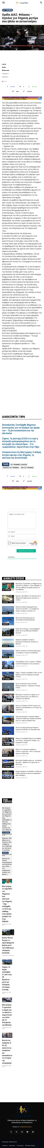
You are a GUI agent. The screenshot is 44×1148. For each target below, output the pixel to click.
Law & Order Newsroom (5, 67)
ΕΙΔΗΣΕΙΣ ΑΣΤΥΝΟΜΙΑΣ (11, 468)
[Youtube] (27, 1132)
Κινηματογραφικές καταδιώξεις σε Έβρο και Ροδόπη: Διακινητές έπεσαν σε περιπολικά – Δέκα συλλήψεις (29, 773)
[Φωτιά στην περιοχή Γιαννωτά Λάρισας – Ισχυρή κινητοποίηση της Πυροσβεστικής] (8, 731)
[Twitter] (17, 1132)
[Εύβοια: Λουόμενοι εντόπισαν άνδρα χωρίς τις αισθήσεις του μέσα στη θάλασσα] (8, 654)
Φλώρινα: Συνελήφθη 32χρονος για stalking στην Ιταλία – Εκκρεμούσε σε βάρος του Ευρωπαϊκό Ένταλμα (28, 740)
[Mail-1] (33, 1132)
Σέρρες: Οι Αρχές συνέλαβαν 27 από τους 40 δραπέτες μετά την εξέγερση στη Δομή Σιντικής (29, 674)
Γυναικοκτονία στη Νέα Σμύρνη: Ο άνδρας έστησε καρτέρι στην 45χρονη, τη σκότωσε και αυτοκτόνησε (21, 455)
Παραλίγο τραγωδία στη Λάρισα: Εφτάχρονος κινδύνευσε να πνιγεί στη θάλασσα (27, 641)
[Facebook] (11, 1132)
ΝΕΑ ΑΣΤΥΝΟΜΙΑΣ (27, 468)
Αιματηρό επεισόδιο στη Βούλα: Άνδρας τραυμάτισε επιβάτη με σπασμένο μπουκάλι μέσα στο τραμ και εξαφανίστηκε (28, 718)
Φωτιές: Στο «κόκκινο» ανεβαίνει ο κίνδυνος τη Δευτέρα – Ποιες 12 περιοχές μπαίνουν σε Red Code (28, 751)
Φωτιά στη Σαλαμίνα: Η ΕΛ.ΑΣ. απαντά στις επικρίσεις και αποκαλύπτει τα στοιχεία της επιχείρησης (29, 707)
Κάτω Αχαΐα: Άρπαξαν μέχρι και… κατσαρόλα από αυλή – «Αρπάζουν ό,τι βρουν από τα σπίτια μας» (29, 762)
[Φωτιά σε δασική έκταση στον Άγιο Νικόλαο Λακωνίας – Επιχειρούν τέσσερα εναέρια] (8, 687)
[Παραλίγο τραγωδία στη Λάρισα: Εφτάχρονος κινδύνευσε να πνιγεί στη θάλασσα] (8, 643)
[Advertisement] (22, 387)
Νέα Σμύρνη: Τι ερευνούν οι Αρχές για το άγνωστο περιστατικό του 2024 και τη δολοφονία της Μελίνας (27, 696)
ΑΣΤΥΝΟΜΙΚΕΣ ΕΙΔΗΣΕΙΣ (18, 465)
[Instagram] (22, 1132)
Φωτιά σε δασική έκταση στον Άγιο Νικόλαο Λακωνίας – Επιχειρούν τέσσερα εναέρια (28, 685)
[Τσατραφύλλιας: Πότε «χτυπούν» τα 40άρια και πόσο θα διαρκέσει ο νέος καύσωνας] (8, 665)
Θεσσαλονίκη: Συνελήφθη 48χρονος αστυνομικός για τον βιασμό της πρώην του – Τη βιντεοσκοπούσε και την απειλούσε (21, 429)
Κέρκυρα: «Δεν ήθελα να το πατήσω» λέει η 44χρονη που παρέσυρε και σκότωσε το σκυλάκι (28, 598)
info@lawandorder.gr (25, 1127)
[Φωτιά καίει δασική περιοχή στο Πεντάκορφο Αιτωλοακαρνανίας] (8, 621)
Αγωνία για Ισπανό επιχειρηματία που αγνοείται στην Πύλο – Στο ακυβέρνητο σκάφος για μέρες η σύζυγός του (27, 609)
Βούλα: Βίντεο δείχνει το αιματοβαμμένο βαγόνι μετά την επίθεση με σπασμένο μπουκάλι (28, 631)
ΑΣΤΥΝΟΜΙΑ (7, 10)
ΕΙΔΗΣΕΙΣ (5, 602)
